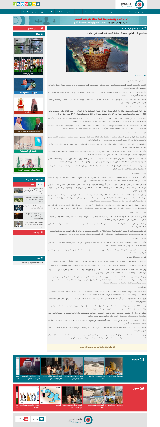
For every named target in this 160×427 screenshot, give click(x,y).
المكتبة (25, 11)
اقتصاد (95, 11)
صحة (86, 11)
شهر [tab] (32, 184)
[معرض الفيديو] (15, 4)
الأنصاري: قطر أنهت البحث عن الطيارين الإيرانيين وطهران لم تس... (33, 224)
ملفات (50, 11)
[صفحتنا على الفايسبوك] (18, 4)
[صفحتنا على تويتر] (22, 4)
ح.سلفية (70, 11)
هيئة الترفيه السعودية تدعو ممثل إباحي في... (91, 377)
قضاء (79, 11)
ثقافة (120, 11)
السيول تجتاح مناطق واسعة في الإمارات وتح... (69, 377)
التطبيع (76, 405)
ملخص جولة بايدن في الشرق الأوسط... (48, 406)
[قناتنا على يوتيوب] (26, 4)
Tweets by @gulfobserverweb (32, 262)
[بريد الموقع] (34, 4)
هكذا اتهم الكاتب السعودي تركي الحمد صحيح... (48, 377)
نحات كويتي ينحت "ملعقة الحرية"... (27, 406)
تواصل (34, 11)
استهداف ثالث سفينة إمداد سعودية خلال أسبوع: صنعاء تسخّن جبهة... (34, 216)
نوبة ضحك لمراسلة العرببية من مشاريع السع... (27, 377)
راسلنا (21, 418)
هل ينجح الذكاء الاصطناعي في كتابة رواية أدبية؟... (33, 207)
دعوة (112, 11)
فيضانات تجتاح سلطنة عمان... (114, 377)
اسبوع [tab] (40, 184)
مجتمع (104, 11)
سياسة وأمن (140, 11)
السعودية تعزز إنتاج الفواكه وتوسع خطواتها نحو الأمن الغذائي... (34, 199)
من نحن (36, 418)
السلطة (59, 11)
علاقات (128, 11)
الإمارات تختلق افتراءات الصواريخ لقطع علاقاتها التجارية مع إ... (33, 190)
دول (42, 11)
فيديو (135, 359)
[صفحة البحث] (30, 4)
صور (136, 388)
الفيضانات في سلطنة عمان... (114, 406)
